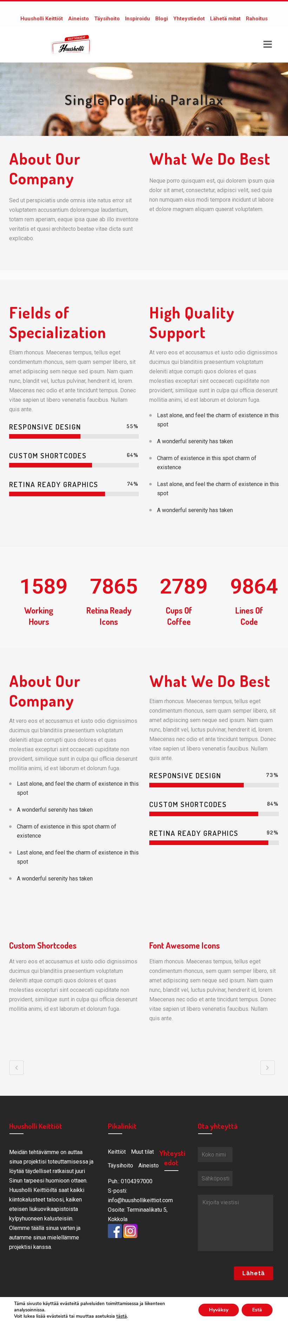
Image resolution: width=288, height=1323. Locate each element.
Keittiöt (117, 1151)
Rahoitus (257, 18)
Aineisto (78, 18)
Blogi (161, 18)
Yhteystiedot (189, 18)
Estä (257, 1309)
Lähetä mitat (225, 18)
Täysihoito (107, 18)
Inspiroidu (137, 18)
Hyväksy (218, 1309)
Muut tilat (142, 1151)
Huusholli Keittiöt (41, 18)
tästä (121, 1316)
